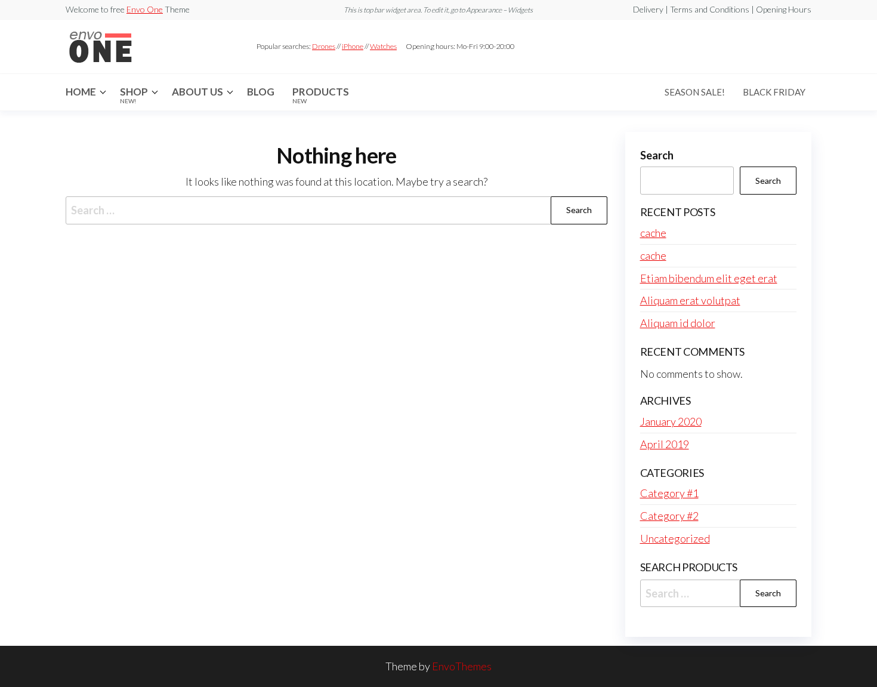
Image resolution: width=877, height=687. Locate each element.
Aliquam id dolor (677, 322)
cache (653, 232)
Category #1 (669, 493)
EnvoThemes (462, 666)
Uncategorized (675, 538)
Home (81, 91)
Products (320, 94)
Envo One (144, 9)
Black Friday (774, 92)
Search (657, 155)
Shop (134, 94)
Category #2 (669, 515)
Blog (260, 91)
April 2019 (664, 444)
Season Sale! (695, 92)
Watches (383, 46)
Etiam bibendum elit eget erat (708, 278)
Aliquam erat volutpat (690, 300)
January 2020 (671, 421)
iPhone (352, 46)
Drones (323, 46)
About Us (197, 91)
